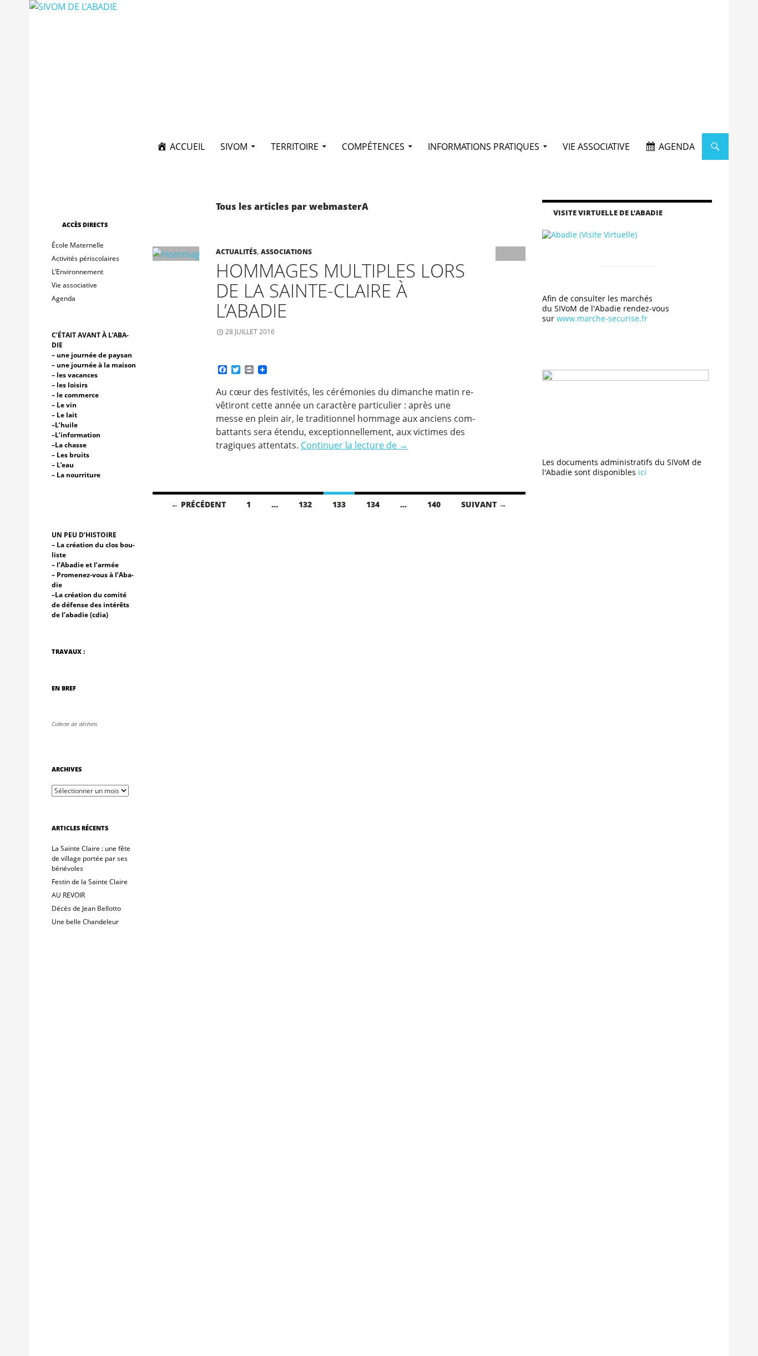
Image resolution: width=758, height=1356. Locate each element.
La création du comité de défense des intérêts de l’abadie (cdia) (90, 604)
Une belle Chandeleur (85, 921)
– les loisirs (70, 385)
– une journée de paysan (92, 355)
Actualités (236, 251)
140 (434, 504)
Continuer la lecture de (354, 445)
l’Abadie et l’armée (87, 564)
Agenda (63, 298)
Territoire (295, 146)
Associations (286, 251)
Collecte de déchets (74, 724)
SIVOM (233, 146)
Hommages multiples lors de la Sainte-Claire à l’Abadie (340, 290)
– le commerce (75, 395)
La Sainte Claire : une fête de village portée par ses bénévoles (91, 858)
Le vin (67, 405)
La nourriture (78, 475)
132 (305, 504)
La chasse (71, 445)
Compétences (373, 146)
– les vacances (75, 375)
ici (642, 472)
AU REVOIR (68, 895)
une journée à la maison (95, 365)
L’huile (66, 425)
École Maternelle (78, 245)
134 (373, 504)
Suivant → (484, 504)
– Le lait (65, 415)
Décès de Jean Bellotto (86, 908)
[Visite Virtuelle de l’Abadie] (589, 234)
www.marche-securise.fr (602, 318)
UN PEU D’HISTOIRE (84, 535)
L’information (78, 435)
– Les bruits (70, 455)
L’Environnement (77, 271)
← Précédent (198, 504)
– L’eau (63, 465)
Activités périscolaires (85, 258)
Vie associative (596, 146)
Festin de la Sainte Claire (90, 881)
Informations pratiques (483, 146)
